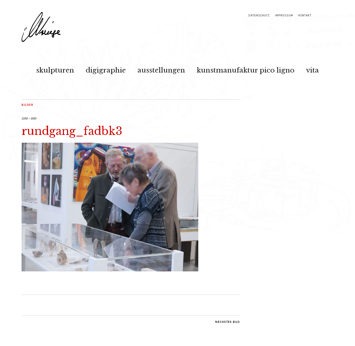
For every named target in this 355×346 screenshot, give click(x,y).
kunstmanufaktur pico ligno (245, 70)
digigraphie (106, 70)
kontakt (304, 15)
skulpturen (55, 70)
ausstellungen (161, 70)
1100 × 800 (29, 118)
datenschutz (259, 15)
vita (312, 70)
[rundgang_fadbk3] (110, 269)
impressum (284, 15)
